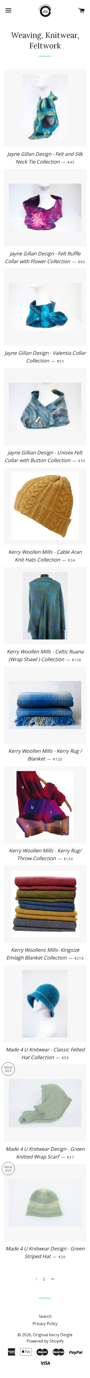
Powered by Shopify (45, 1341)
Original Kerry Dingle (52, 1335)
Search (45, 1316)
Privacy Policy (45, 1323)
